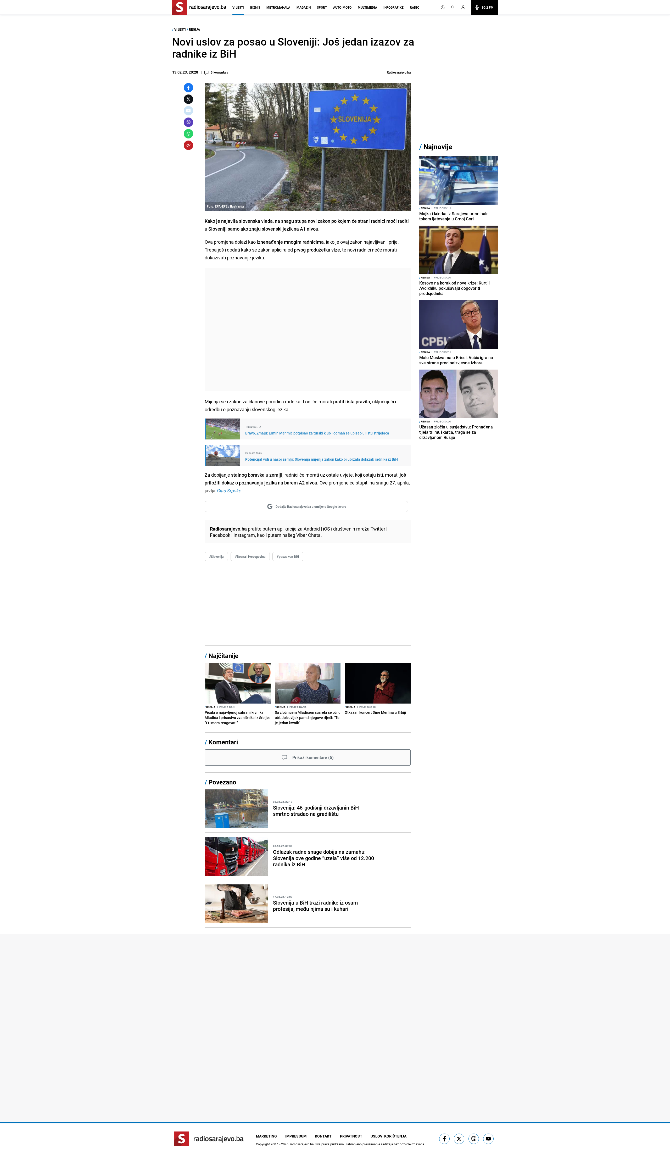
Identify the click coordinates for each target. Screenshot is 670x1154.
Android (312, 529)
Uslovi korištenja (388, 1136)
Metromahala (278, 7)
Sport (322, 7)
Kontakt (323, 1136)
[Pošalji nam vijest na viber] (473, 1139)
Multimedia (367, 7)
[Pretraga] (453, 7)
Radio (414, 7)
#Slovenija (216, 556)
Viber (301, 535)
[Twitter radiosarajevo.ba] (459, 1139)
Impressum (295, 1136)
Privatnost (351, 1136)
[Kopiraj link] (188, 145)
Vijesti (238, 7)
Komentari (223, 742)
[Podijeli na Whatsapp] (188, 133)
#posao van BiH (288, 556)
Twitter (378, 529)
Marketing (266, 1136)
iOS (326, 529)
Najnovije (437, 146)
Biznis (255, 7)
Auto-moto (342, 7)
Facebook (220, 535)
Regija (194, 29)
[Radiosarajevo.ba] (209, 1138)
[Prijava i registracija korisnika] (464, 7)
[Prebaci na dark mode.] (443, 7)
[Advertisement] (308, 329)
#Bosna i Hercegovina (250, 556)
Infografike (393, 7)
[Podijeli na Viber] (188, 122)
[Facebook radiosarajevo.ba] (444, 1139)
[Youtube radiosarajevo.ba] (488, 1139)
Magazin (304, 7)
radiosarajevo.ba (302, 1144)
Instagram (244, 535)
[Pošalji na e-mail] (188, 110)
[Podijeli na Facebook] (188, 87)
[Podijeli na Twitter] (188, 99)
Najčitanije (223, 655)
